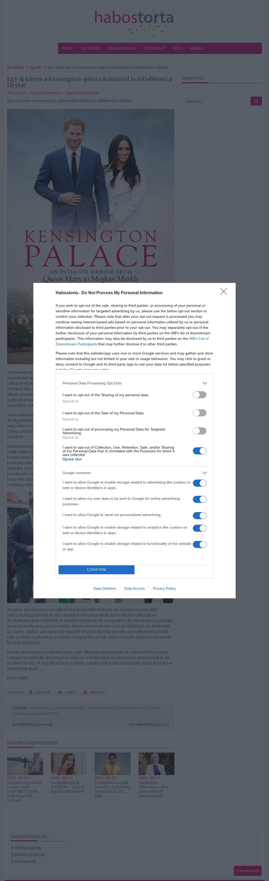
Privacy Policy (164, 588)
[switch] (199, 394)
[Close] (225, 293)
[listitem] (134, 383)
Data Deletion (105, 588)
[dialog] (134, 440)
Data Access (134, 588)
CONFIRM (96, 570)
